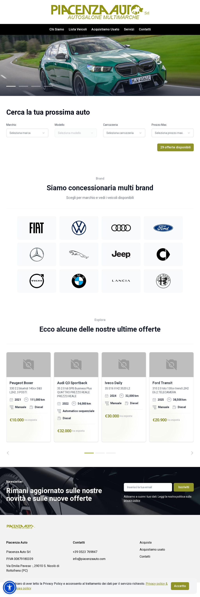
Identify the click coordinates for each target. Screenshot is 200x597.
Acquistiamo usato (152, 549)
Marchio (11, 124)
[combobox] (27, 133)
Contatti (145, 29)
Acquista (146, 542)
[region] (100, 403)
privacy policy (132, 500)
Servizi (129, 29)
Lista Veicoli (78, 29)
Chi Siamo (56, 29)
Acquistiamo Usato (105, 29)
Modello (59, 124)
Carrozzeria (110, 124)
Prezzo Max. (159, 124)
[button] (9, 587)
